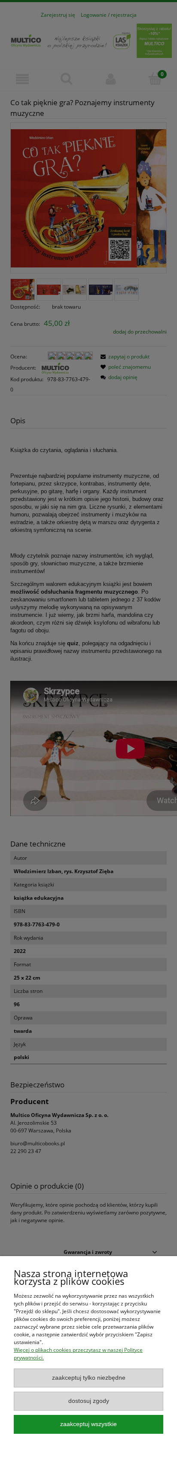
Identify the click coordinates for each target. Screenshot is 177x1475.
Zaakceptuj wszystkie (88, 1424)
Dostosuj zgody (88, 1401)
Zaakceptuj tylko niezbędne (88, 1378)
